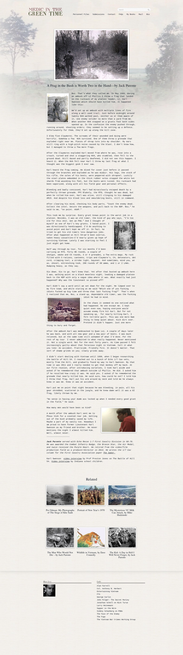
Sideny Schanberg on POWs (110, 611)
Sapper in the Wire (106, 608)
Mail (141, 14)
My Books (131, 14)
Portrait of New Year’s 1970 (91, 510)
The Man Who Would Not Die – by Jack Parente (60, 553)
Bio (148, 14)
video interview (73, 459)
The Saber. (109, 453)
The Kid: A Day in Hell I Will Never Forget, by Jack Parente (122, 555)
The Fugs (101, 617)
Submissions (98, 14)
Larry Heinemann (105, 605)
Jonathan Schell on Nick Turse (112, 603)
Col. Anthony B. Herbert (109, 589)
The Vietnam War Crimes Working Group (116, 619)
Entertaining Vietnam (107, 591)
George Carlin (104, 597)
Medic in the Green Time (45, 12)
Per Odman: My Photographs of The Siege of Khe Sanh (60, 511)
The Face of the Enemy (108, 614)
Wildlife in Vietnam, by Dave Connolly (91, 553)
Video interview (60, 461)
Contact (111, 14)
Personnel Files (81, 14)
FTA (98, 594)
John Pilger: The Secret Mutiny (113, 600)
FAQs (121, 14)
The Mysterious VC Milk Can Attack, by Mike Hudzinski (122, 512)
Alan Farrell (103, 586)
